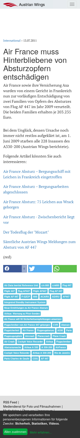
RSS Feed (10, 402)
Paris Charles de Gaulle (16, 358)
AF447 (66, 296)
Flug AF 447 (56, 291)
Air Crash (9, 341)
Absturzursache (12, 347)
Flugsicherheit (11, 330)
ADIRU (56, 296)
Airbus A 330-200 (42, 352)
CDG (35, 358)
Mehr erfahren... (41, 432)
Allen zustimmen (15, 432)
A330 (60, 330)
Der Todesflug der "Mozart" (26, 232)
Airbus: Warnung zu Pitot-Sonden (22, 313)
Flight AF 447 (11, 296)
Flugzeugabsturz (45, 330)
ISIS (35, 296)
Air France (28, 330)
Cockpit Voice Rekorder (16, 352)
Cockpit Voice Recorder (30, 341)
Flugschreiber (63, 341)
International (11, 40)
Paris (69, 330)
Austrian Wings (31, 4)
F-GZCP (26, 296)
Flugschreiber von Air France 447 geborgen (27, 324)
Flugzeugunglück (13, 336)
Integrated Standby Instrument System (24, 302)
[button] (15, 268)
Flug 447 (67, 285)
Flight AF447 (40, 291)
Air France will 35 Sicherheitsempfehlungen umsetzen (32, 319)
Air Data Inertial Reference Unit (21, 285)
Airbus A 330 (31, 347)
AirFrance (60, 347)
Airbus (49, 341)
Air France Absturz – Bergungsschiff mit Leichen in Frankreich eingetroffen (37, 174)
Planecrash (43, 336)
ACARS (45, 296)
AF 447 (44, 358)
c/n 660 (45, 285)
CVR (55, 324)
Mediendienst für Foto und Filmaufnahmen (32, 406)
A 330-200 (46, 347)
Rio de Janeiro (62, 352)
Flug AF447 (24, 291)
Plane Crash (59, 336)
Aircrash (29, 336)
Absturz (65, 324)
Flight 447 (9, 291)
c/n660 (55, 285)
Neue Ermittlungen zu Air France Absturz (26, 307)
